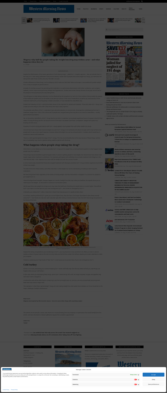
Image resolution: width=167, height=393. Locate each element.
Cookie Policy (6, 389)
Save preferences (153, 384)
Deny (153, 379)
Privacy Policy (14, 389)
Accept (153, 375)
